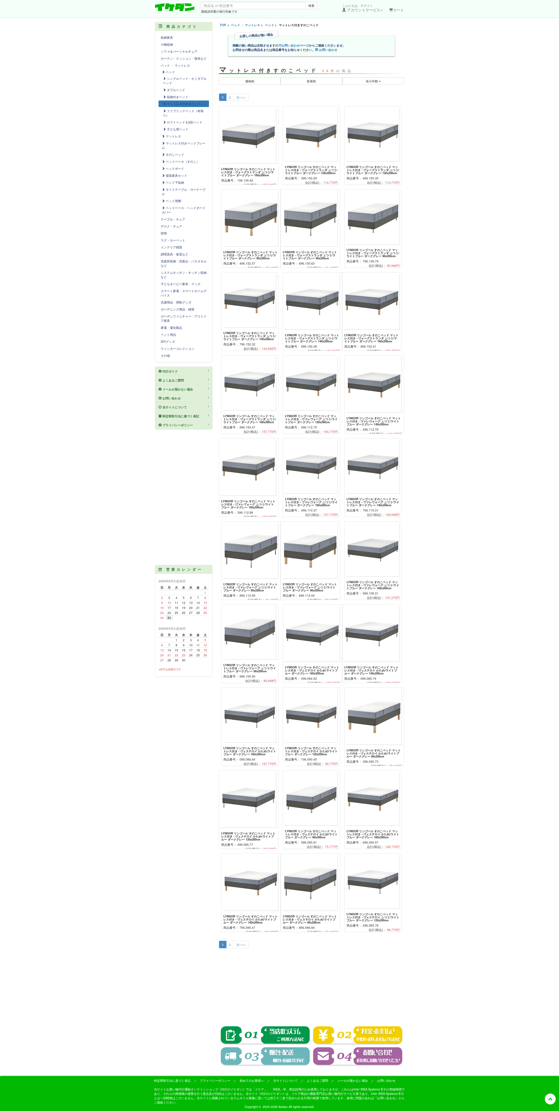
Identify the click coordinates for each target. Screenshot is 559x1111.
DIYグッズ (168, 341)
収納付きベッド (177, 97)
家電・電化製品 (171, 327)
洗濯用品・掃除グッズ (176, 302)
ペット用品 (168, 334)
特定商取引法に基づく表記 (180, 416)
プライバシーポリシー (177, 425)
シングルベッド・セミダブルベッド (185, 80)
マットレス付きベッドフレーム (183, 145)
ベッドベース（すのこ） (182, 161)
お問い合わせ (290, 45)
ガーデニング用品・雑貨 (177, 309)
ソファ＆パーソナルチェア (179, 51)
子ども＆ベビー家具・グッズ (180, 284)
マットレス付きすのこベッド (186, 104)
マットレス (173, 136)
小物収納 (167, 44)
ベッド (269, 25)
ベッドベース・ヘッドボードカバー (183, 210)
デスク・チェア (171, 226)
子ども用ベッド (177, 129)
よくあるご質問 (173, 380)
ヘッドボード (174, 168)
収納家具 (167, 37)
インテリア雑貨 (171, 247)
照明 (164, 233)
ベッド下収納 (174, 182)
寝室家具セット (176, 175)
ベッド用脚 (173, 201)
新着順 (311, 81)
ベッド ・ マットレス (245, 25)
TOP (223, 25)
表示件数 (372, 81)
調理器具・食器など (174, 254)
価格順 (249, 81)
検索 (311, 5)
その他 (165, 355)
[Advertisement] (311, 984)
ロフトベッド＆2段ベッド (184, 122)
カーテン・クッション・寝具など (184, 58)
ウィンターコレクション (177, 348)
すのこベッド (174, 154)
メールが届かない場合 (177, 389)
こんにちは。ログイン (361, 7)
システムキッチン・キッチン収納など (184, 274)
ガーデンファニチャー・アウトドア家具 (184, 318)
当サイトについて (174, 407)
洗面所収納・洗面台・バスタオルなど (184, 263)
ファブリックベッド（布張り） (183, 113)
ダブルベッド (175, 90)
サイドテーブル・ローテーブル (183, 191)
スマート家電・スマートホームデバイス (184, 293)
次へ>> (241, 97)
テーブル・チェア (173, 219)
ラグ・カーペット (173, 240)
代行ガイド (170, 371)
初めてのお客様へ (252, 1080)
